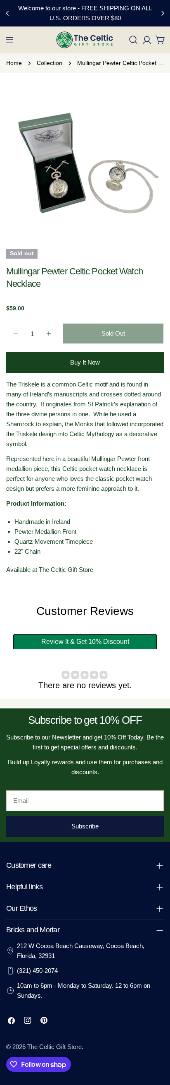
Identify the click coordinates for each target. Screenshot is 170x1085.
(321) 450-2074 (37, 970)
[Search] (133, 39)
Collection (49, 63)
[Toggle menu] (9, 39)
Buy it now (85, 362)
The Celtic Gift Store (54, 1046)
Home (14, 63)
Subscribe (85, 826)
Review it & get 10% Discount (85, 641)
